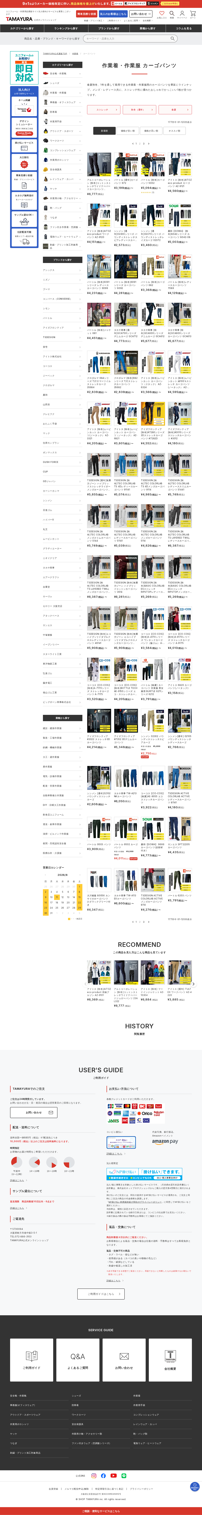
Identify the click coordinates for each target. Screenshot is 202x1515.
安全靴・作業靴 (58, 73)
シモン (46, 308)
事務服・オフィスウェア (63, 102)
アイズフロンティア (53, 327)
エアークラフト (51, 577)
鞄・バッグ (56, 207)
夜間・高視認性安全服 (54, 843)
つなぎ (53, 217)
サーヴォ (47, 596)
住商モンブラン (51, 442)
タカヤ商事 (49, 567)
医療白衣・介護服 (52, 853)
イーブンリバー (51, 644)
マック (46, 433)
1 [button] (136, 143)
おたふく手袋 (50, 423)
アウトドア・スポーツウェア (25, 1414)
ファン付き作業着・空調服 (64, 227)
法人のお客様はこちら (113, 13)
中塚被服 (47, 634)
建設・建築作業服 (52, 728)
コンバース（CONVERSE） (57, 298)
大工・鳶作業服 (51, 757)
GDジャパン (49, 481)
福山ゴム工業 (50, 692)
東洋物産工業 (50, 663)
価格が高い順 (151, 130)
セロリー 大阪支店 (52, 606)
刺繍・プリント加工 (93, 20)
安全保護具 (56, 169)
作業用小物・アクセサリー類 (87, 1433)
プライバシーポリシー (141, 1488)
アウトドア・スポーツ (61, 131)
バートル (47, 318)
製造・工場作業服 (52, 737)
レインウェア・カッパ (61, 179)
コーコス (47, 366)
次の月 (80, 874)
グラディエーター (52, 548)
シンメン (47, 500)
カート (193, 18)
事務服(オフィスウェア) (22, 1405)
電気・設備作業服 (52, 776)
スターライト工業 (52, 654)
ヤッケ (53, 188)
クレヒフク (49, 414)
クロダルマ (49, 385)
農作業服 (47, 766)
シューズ (54, 83)
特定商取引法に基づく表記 (109, 1488)
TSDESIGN (49, 337)
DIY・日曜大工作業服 (54, 805)
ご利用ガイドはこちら (101, 1293)
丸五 (45, 529)
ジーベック (49, 375)
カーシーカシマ (51, 490)
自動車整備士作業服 (53, 795)
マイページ (182, 18)
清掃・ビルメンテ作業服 (56, 833)
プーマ (46, 289)
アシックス (49, 270)
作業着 (75, 53)
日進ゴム (47, 510)
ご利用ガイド (113, 20)
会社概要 (147, 20)
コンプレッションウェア (63, 150)
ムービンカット (51, 538)
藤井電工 (47, 682)
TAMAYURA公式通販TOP (55, 53)
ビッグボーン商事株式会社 (57, 702)
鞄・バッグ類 (140, 1433)
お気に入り (162, 18)
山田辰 (46, 404)
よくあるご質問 (131, 20)
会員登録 (53, 1488)
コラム (184, 28)
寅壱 (45, 346)
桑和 (45, 394)
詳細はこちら (17, 1180)
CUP (45, 471)
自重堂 (46, 586)
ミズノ (46, 279)
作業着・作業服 (58, 92)
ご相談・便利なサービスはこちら (101, 1511)
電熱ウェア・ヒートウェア (64, 236)
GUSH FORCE (50, 462)
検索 (172, 18)
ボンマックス (50, 452)
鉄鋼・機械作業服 (52, 747)
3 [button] (144, 143)
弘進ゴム (47, 673)
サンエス (47, 625)
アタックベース (51, 615)
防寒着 (53, 111)
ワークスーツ (57, 140)
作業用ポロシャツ (59, 159)
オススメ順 (174, 130)
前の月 (45, 874)
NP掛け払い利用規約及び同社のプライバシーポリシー (135, 1202)
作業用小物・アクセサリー (64, 198)
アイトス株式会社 (52, 356)
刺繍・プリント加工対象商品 (64, 246)
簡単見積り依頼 (86, 13)
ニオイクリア (50, 558)
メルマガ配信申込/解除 (77, 1488)
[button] (132, 144)
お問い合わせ (139, 13)
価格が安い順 (128, 130)
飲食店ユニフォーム (53, 814)
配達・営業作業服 (52, 785)
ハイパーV (48, 519)
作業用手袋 (56, 121)
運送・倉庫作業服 (52, 824)
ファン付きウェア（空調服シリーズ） (92, 1443)
